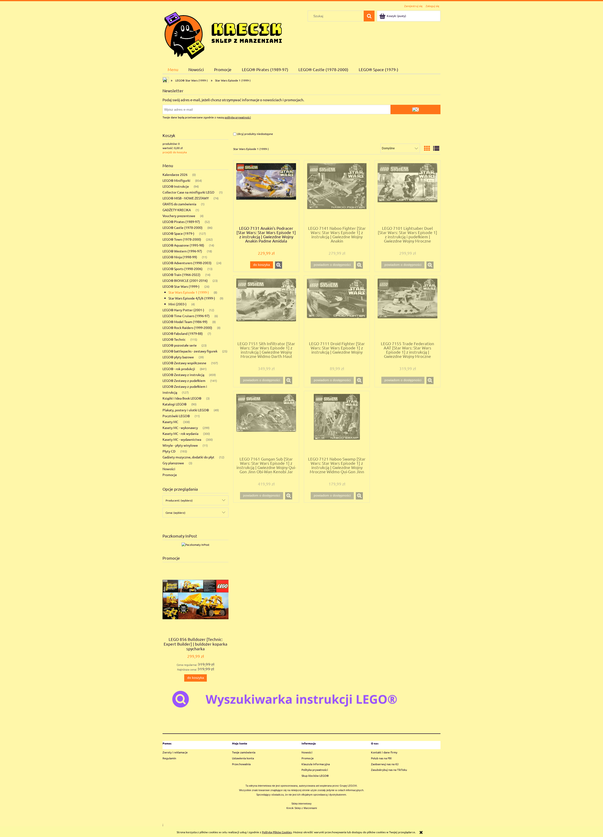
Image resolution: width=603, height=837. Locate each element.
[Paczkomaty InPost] (195, 544)
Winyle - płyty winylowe (180, 445)
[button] (278, 265)
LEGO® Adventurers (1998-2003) (187, 263)
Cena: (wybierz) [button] (175, 512)
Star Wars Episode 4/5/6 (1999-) (191, 298)
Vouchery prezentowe (179, 216)
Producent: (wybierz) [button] (179, 500)
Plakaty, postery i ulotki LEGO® (186, 410)
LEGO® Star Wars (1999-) (181, 286)
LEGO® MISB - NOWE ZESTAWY (186, 198)
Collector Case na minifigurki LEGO (188, 192)
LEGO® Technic (174, 339)
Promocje (170, 475)
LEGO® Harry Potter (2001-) (183, 310)
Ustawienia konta (243, 758)
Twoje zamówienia (243, 752)
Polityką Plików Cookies (277, 832)
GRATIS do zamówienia (179, 204)
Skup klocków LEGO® (315, 775)
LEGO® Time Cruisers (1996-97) (186, 316)
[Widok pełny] (436, 148)
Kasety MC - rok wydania (180, 433)
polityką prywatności (237, 117)
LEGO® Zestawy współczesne (184, 363)
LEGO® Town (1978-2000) (182, 239)
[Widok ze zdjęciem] (427, 148)
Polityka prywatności (315, 770)
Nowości (169, 469)
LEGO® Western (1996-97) (182, 251)
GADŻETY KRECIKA (177, 210)
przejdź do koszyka (175, 152)
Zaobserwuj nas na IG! (385, 764)
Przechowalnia (241, 764)
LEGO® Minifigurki (176, 180)
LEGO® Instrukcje (176, 186)
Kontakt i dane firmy (384, 752)
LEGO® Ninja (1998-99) (180, 257)
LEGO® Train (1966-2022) (181, 274)
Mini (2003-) (177, 304)
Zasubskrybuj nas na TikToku (389, 770)
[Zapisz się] (415, 109)
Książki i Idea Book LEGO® (182, 398)
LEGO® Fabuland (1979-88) (183, 333)
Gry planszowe (173, 463)
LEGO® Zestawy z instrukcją (183, 374)
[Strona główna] (223, 34)
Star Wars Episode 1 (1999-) (188, 292)
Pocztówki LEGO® (176, 416)
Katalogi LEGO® (175, 404)
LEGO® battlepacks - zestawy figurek (190, 351)
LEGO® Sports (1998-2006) (183, 269)
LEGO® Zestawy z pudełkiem (184, 380)
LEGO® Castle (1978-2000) (183, 227)
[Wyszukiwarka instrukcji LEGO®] (301, 699)
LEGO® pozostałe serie (180, 345)
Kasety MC (170, 422)
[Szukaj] (369, 16)
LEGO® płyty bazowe (178, 357)
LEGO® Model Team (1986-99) (185, 321)
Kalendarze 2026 (175, 174)
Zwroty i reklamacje (175, 752)
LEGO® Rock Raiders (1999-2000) (187, 327)
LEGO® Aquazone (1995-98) (183, 245)
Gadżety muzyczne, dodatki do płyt (188, 457)
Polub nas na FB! (381, 758)
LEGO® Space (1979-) (178, 233)
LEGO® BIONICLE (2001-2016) (185, 280)
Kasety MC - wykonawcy (180, 427)
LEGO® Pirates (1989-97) (181, 221)
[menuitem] (173, 69)
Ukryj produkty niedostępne (254, 134)
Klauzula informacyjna (316, 764)
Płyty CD (169, 451)
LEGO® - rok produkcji (179, 369)
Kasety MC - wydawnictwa (182, 439)
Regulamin (169, 758)
